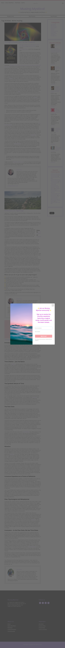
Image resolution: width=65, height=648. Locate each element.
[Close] (53, 305)
